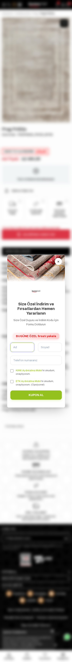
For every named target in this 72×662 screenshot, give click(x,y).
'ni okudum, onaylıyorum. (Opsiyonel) (35, 383)
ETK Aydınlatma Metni (28, 381)
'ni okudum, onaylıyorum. (35, 372)
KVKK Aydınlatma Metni (29, 370)
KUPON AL (36, 394)
